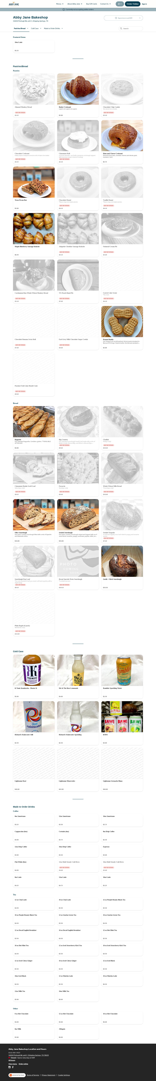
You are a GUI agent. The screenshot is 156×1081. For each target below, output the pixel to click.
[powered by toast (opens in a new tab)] (17, 1075)
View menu (12, 1064)
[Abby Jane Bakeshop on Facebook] (12, 1067)
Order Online (132, 4)
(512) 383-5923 (14, 1053)
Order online (23, 1064)
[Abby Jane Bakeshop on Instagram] (9, 1067)
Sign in (144, 4)
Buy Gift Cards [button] (91, 4)
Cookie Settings (64, 1075)
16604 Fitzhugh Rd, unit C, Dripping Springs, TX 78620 (28, 1055)
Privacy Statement (48, 1075)
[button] (60, 4)
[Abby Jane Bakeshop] (13, 4)
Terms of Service (33, 1075)
